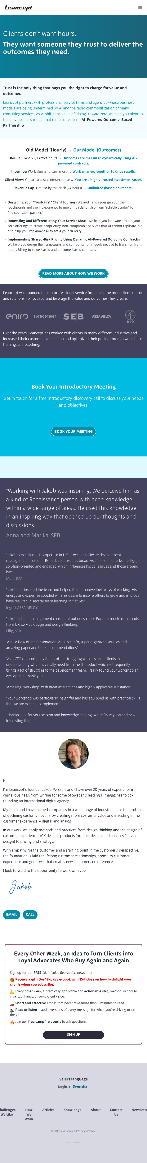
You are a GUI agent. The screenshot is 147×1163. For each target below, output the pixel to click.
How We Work (29, 1115)
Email (11, 915)
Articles (48, 1110)
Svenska (80, 1087)
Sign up (73, 1035)
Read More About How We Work (73, 274)
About (96, 1110)
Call (30, 915)
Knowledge (73, 1110)
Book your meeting (73, 432)
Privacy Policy (74, 1143)
